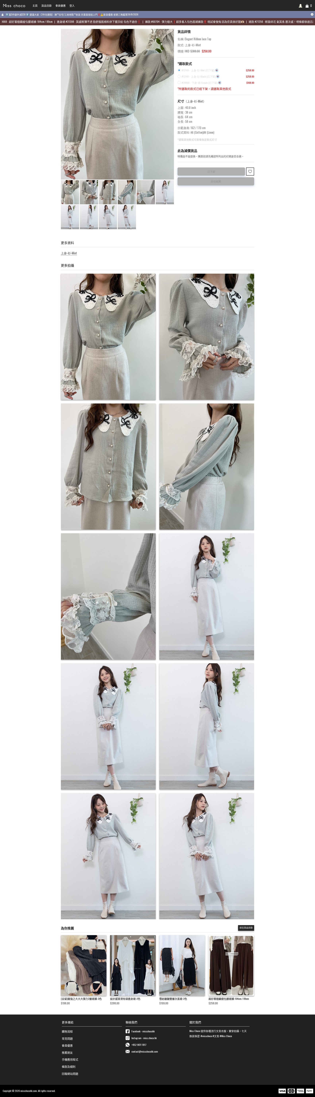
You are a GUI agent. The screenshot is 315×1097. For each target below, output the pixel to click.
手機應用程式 (70, 1059)
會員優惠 (67, 1045)
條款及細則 (68, 1066)
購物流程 (67, 1031)
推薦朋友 (67, 1052)
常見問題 (67, 1038)
